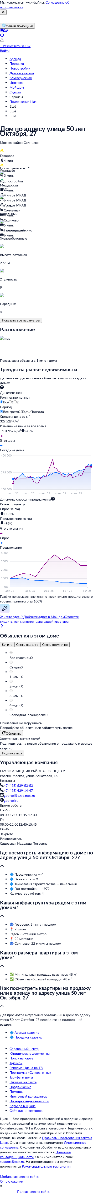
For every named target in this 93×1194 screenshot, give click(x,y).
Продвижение (20, 1086)
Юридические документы (30, 1053)
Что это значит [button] (11, 528)
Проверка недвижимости (29, 1101)
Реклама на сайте (23, 1082)
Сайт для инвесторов (26, 1110)
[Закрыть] (3, 12)
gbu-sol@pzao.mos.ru (19, 795)
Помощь (16, 1091)
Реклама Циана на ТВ (26, 1067)
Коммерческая (21, 77)
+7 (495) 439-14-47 (18, 790)
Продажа (17, 63)
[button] (51, 657)
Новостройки (20, 68)
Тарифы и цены (21, 1077)
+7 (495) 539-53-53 (18, 785)
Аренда (15, 58)
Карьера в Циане (23, 1106)
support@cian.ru (12, 1161)
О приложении (11, 1181)
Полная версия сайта (33, 1191)
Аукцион (16, 1063)
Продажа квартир (28, 1037)
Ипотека (16, 82)
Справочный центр (24, 1048)
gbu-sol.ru (11, 800)
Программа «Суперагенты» (30, 1072)
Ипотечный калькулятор (28, 1096)
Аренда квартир (27, 1032)
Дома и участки (22, 73)
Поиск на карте (21, 1058)
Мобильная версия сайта (19, 1176)
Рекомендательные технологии (46, 1166)
